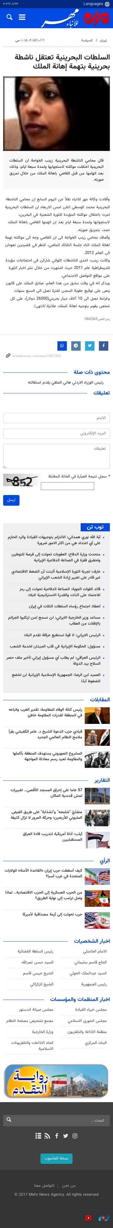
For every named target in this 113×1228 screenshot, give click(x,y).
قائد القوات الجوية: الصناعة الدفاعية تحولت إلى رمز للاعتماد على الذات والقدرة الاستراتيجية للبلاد (59, 592)
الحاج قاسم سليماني (90, 962)
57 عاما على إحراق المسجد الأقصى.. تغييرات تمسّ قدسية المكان (46, 793)
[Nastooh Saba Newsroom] (101, 1218)
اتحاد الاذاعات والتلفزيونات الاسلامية (32, 1046)
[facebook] (56, 1136)
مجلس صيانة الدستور (36, 1010)
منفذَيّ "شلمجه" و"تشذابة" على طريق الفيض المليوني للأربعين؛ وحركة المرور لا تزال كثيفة (46, 815)
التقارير (102, 781)
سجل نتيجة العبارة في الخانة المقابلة (79, 477)
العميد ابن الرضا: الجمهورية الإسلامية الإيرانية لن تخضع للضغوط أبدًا (56, 678)
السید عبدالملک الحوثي (88, 973)
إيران (103, 40)
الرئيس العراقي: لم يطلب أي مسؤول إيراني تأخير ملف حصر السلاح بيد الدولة (53, 661)
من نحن (69, 1186)
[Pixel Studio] (85, 1218)
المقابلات (100, 700)
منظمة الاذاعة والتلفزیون (87, 1032)
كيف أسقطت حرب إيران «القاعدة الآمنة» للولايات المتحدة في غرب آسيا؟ (43, 874)
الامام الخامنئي (95, 951)
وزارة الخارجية (42, 1032)
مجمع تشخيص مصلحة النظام (29, 1021)
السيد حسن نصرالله (37, 962)
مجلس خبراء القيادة (91, 1010)
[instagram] (75, 1136)
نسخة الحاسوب (56, 1158)
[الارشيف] (38, 1136)
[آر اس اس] (47, 1136)
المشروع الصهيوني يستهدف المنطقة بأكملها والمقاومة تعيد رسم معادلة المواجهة (47, 756)
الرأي (105, 861)
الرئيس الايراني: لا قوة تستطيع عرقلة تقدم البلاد (62, 635)
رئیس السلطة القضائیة (35, 951)
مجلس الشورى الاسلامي (87, 1021)
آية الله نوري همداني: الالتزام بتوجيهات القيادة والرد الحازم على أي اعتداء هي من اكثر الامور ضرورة (54, 540)
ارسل (11, 500)
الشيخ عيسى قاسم (38, 973)
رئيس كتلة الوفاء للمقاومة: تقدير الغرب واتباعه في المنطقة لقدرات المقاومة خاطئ (45, 713)
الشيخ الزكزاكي (41, 984)
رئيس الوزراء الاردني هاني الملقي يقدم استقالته (66, 382)
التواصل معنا (44, 1186)
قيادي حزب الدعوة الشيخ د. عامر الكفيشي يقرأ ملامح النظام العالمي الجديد (45, 734)
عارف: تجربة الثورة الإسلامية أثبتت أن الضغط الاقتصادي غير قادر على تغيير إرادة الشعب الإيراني (56, 575)
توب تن (95, 527)
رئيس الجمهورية (94, 984)
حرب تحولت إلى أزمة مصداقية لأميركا (52, 914)
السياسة (87, 40)
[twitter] (66, 1136)
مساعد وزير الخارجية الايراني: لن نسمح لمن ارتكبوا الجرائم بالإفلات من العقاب (54, 621)
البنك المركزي (96, 1043)
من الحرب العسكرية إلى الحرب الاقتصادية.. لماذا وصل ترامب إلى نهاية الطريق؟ (43, 895)
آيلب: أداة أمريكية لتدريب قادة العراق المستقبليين (52, 837)
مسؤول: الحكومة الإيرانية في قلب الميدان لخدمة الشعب (55, 646)
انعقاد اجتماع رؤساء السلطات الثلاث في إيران (64, 606)
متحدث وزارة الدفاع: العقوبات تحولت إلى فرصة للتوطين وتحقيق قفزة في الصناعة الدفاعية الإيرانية (56, 557)
